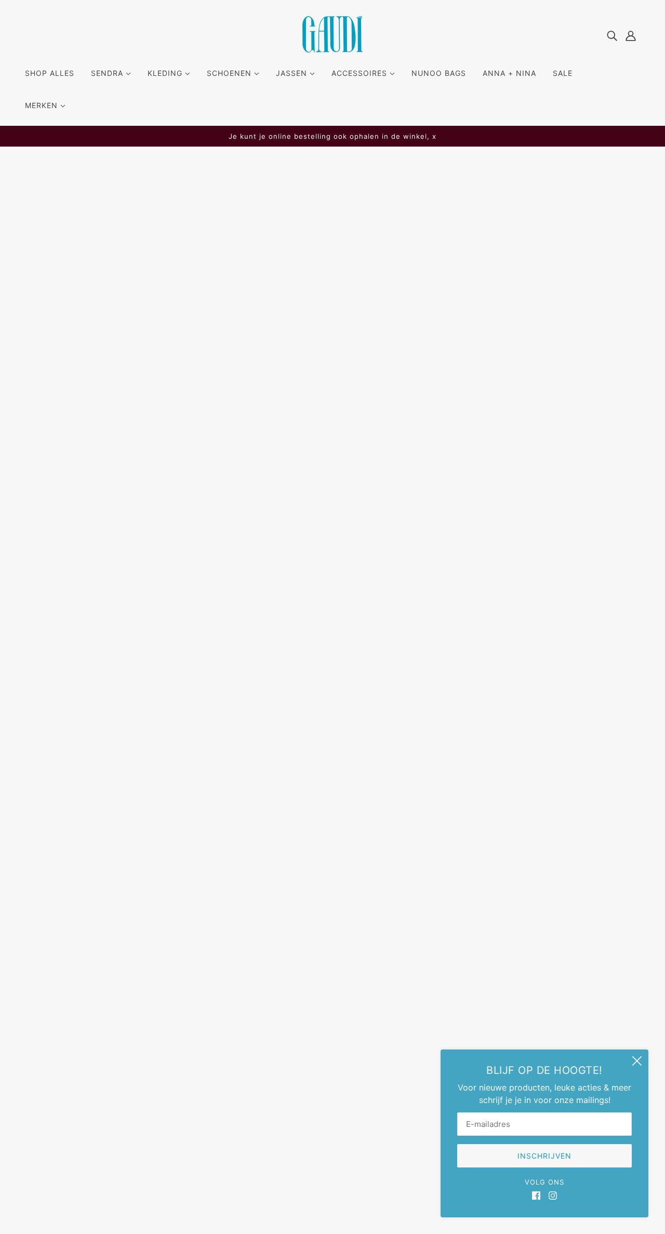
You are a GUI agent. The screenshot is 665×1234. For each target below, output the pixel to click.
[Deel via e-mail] (417, 598)
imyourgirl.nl (386, 1203)
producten (410, 187)
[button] (433, 598)
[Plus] (404, 327)
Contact (301, 1038)
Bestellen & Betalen (323, 1013)
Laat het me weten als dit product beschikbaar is (433, 360)
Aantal (378, 306)
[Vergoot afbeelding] (211, 373)
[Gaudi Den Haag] (332, 49)
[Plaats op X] (384, 598)
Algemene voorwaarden (332, 1051)
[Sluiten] (637, 1061)
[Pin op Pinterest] (400, 598)
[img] (612, 34)
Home (372, 187)
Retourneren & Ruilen (326, 1026)
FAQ (293, 988)
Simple (376, 239)
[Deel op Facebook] (367, 598)
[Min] (370, 327)
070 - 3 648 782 (65, 1040)
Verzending (308, 1001)
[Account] (630, 34)
